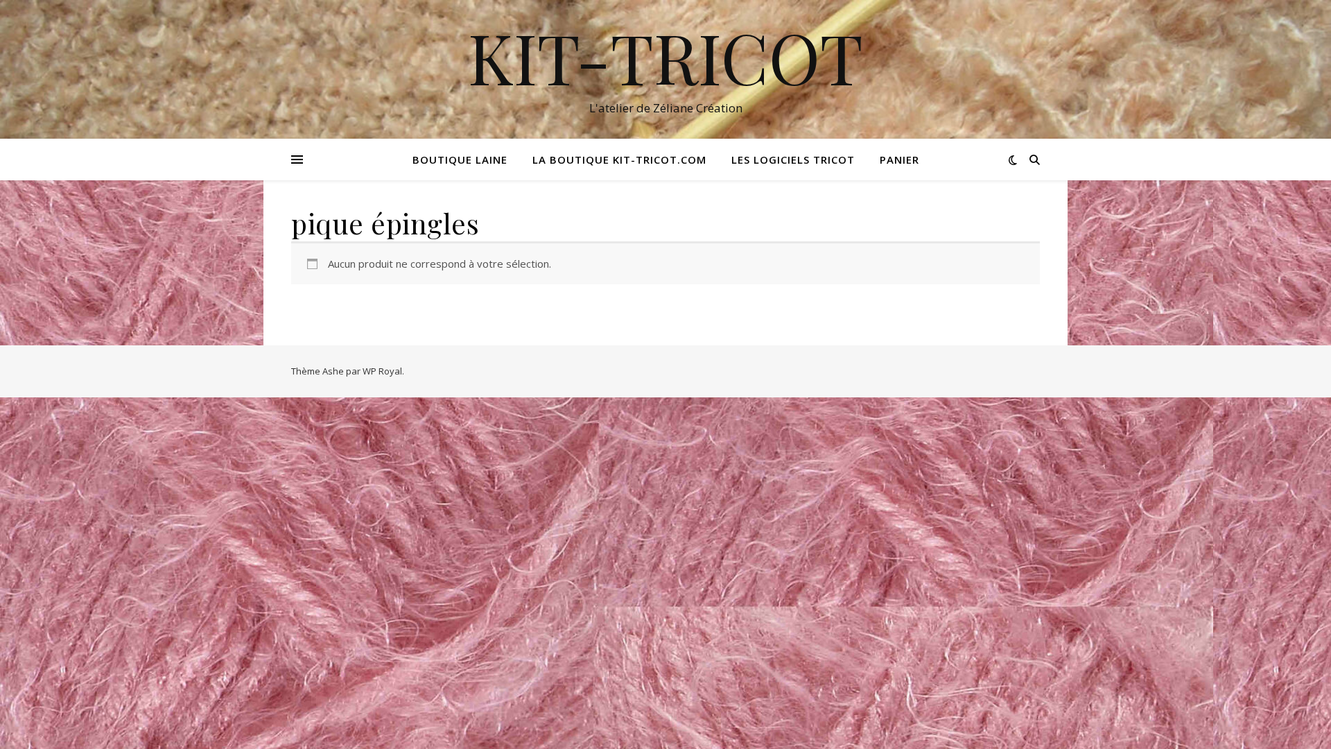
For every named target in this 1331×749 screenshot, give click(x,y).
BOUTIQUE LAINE (459, 159)
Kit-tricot (665, 57)
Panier (899, 159)
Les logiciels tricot (793, 159)
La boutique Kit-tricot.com (619, 159)
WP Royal (382, 371)
